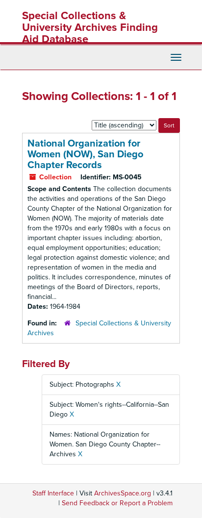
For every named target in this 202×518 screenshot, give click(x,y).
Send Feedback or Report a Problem (117, 503)
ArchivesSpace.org (122, 493)
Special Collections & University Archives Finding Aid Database (90, 27)
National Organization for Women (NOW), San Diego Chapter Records (85, 154)
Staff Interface (53, 493)
